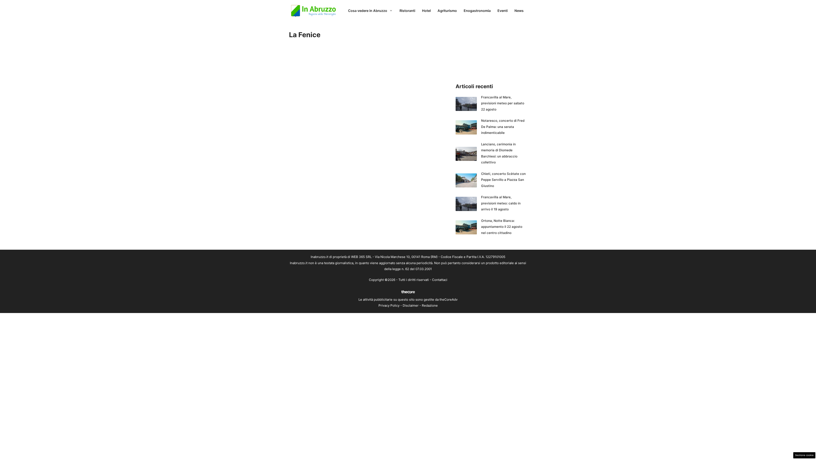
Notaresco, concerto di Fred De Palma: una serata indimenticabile (502, 127)
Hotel (426, 10)
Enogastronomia (477, 10)
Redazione (430, 305)
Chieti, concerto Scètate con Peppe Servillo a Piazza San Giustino (503, 180)
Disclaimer (411, 305)
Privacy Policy (389, 305)
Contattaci (439, 280)
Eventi (502, 10)
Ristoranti (407, 10)
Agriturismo (447, 10)
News (519, 10)
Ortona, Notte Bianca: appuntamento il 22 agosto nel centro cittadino (501, 227)
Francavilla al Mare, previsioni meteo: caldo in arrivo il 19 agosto (501, 203)
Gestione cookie (804, 455)
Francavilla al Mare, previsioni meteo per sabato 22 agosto (502, 103)
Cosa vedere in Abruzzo (367, 10)
